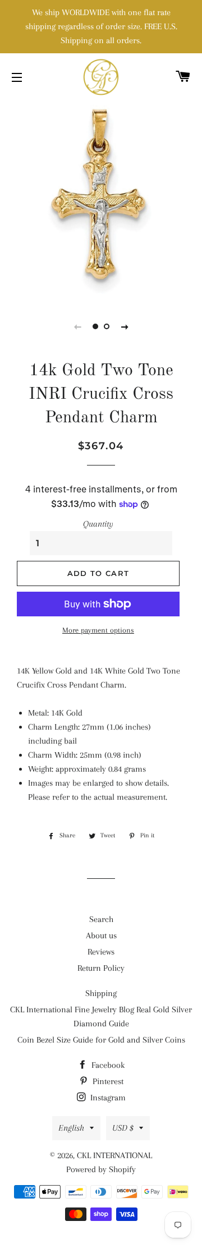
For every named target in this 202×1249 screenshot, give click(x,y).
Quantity (98, 524)
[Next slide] (124, 326)
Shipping (101, 993)
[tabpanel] (101, 199)
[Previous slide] (77, 326)
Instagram (107, 1098)
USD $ (123, 1128)
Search (101, 919)
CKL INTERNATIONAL (114, 1155)
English (71, 1128)
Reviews (101, 952)
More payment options (98, 630)
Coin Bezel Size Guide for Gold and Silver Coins (101, 1040)
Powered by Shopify (101, 1169)
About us (101, 935)
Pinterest (106, 1081)
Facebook (107, 1065)
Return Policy (101, 968)
